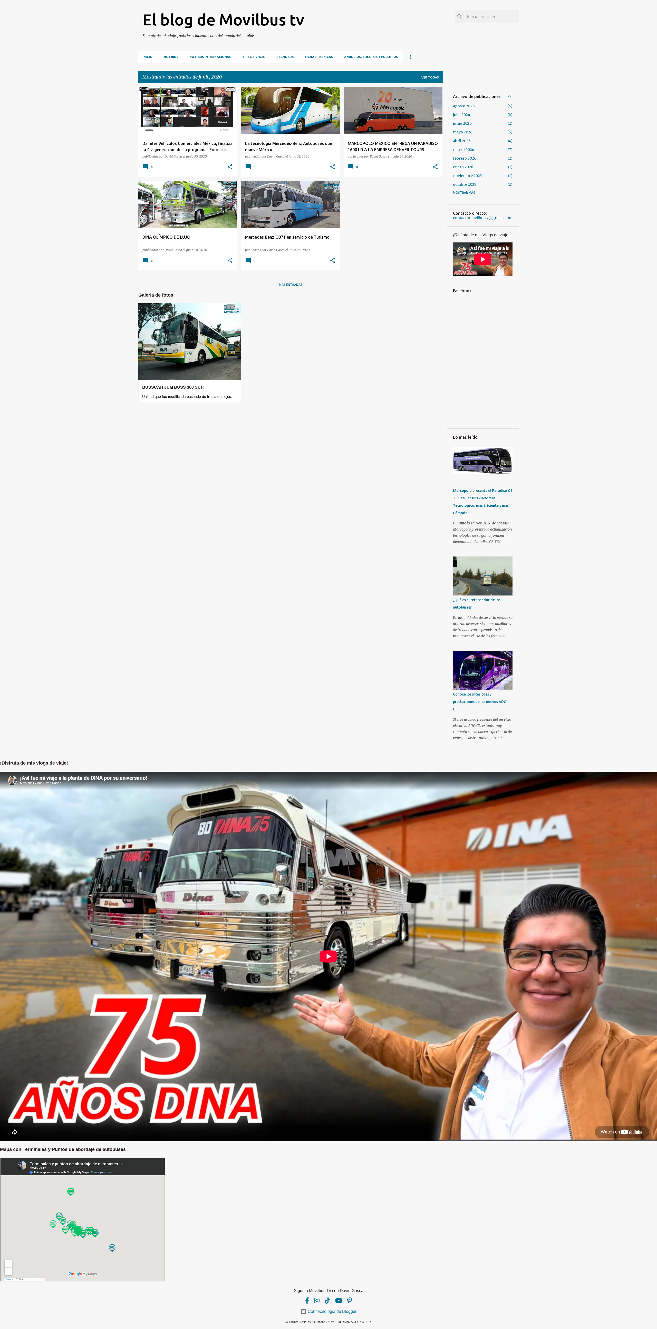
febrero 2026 (464, 158)
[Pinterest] (349, 1300)
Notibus (171, 56)
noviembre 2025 (467, 175)
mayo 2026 (462, 132)
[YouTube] (338, 1300)
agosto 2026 (464, 106)
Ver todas (430, 77)
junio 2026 (462, 123)
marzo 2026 (463, 149)
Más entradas (290, 284)
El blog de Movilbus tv (223, 19)
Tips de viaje (253, 56)
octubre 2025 (464, 184)
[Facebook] (307, 1300)
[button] (230, 167)
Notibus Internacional (210, 56)
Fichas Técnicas (319, 56)
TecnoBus (285, 56)
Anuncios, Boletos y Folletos (371, 56)
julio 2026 (461, 114)
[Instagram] (317, 1300)
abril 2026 (462, 141)
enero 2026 (463, 167)
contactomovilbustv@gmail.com (482, 218)
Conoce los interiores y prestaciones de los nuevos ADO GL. (480, 701)
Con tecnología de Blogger (331, 1311)
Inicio (147, 56)
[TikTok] (327, 1300)
